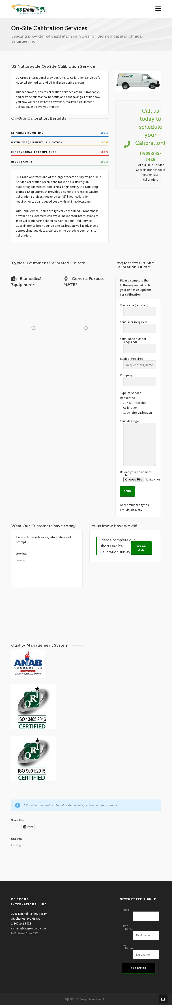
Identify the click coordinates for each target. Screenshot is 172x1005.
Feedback (141, 548)
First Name (127, 928)
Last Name (127, 947)
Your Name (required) (134, 305)
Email (125, 910)
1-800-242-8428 (21, 923)
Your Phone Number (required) (133, 340)
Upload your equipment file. (135, 474)
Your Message (129, 421)
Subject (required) (132, 359)
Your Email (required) (134, 322)
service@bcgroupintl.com (28, 928)
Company (126, 375)
